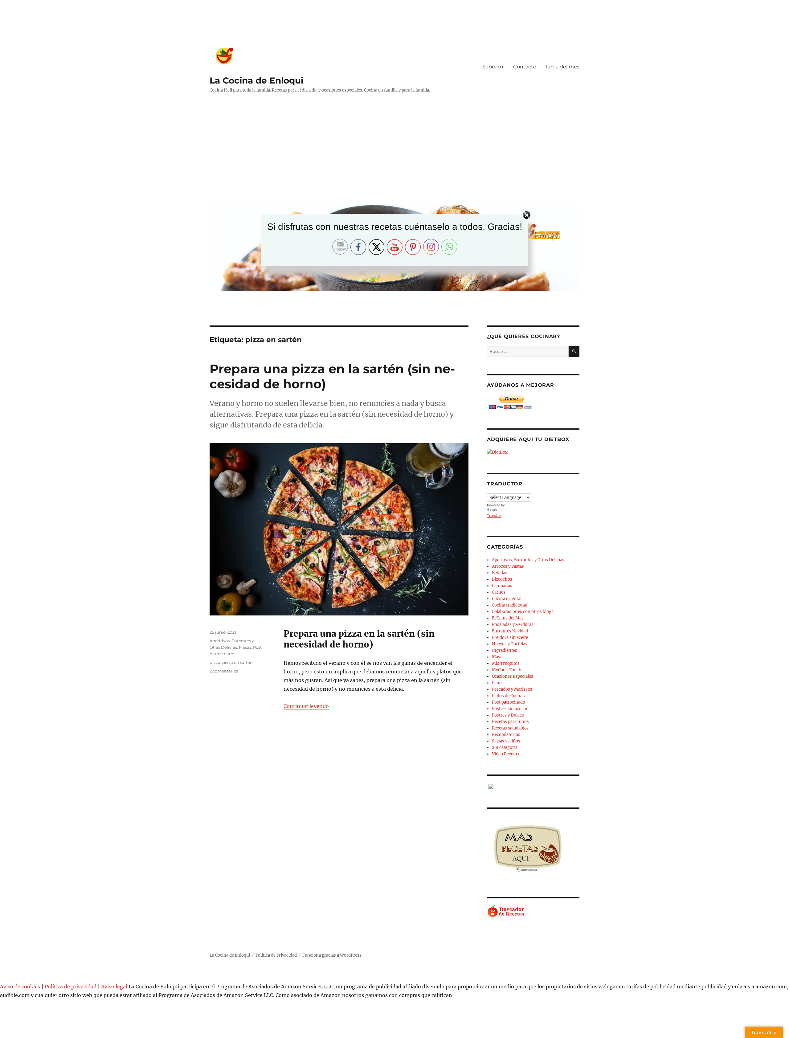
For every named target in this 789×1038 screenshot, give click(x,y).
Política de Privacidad (276, 955)
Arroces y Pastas (508, 566)
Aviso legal (114, 986)
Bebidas (499, 572)
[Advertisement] (396, 153)
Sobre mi (493, 67)
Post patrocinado (508, 702)
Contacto (524, 67)
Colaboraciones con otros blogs (523, 611)
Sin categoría (504, 747)
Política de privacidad (70, 986)
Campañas (502, 585)
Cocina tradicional (509, 605)
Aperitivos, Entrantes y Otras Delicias (528, 559)
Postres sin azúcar (510, 708)
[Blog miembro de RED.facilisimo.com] (533, 786)
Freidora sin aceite (510, 637)
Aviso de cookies (20, 986)
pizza (215, 662)
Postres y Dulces (508, 715)
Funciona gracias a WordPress (332, 955)
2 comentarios (224, 670)
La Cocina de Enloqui (256, 80)
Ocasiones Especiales (512, 676)
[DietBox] (533, 452)
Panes (498, 682)
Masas (245, 647)
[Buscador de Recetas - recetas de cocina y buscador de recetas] (533, 911)
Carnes (498, 592)
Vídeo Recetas (505, 754)
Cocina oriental (506, 598)
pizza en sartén (237, 662)
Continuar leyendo (306, 706)
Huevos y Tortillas (509, 644)
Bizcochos (502, 579)
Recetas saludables (510, 728)
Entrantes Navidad (510, 631)
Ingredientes (504, 650)
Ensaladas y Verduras (512, 624)
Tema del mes (562, 67)
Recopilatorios (506, 734)
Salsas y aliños (506, 741)
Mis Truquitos (506, 663)
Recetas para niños (510, 721)
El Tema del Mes (508, 618)
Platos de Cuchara (509, 695)
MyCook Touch (506, 669)
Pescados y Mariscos (512, 689)
